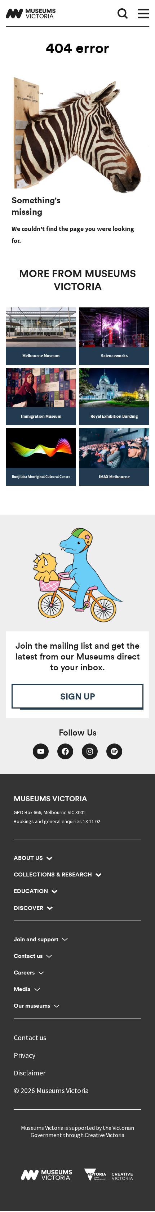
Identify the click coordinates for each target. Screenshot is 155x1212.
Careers (24, 972)
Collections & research (53, 874)
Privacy (24, 1055)
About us (28, 857)
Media (22, 989)
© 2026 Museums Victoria (51, 1090)
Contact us (28, 956)
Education (31, 891)
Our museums (32, 1005)
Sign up (77, 696)
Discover (28, 908)
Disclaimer (29, 1072)
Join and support (36, 939)
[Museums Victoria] (31, 13)
